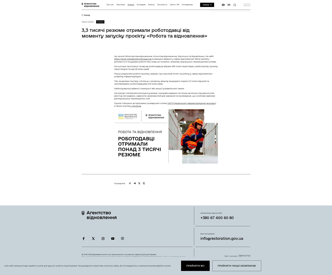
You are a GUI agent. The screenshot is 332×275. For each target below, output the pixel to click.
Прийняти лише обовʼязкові (237, 266)
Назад (87, 15)
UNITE (170, 103)
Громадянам (187, 4)
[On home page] (90, 5)
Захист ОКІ (174, 4)
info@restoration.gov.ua (221, 238)
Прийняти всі (195, 266)
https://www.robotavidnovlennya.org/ (133, 59)
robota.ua (136, 106)
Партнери (120, 4)
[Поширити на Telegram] (134, 183)
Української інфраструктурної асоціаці (194, 103)
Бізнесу (151, 4)
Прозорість (162, 4)
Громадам (141, 4)
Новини (131, 4)
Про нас (110, 4)
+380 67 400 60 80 (217, 218)
